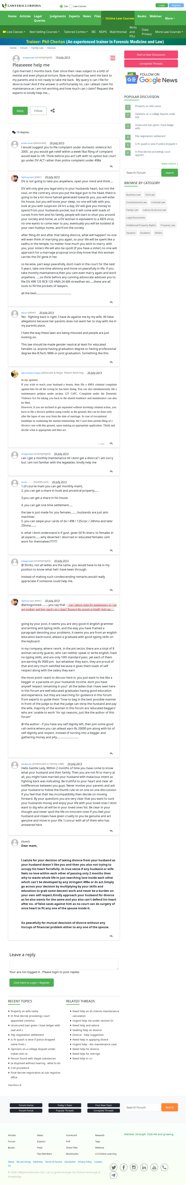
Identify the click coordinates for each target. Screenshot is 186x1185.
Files (97, 16)
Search (169, 172)
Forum (11, 1141)
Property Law (168, 225)
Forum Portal (26, 1110)
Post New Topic (103, 1105)
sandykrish (26, 764)
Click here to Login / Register (32, 982)
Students (145, 232)
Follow (38, 111)
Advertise (38, 1161)
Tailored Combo (75, 32)
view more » (169, 164)
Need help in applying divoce (90, 1039)
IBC (94, 32)
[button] (112, 59)
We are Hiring (24, 1161)
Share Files (72, 1147)
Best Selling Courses (43, 32)
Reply (20, 111)
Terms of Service (53, 1161)
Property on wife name (24, 1011)
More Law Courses (168, 32)
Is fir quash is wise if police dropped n (156, 144)
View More (13, 1085)
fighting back (27, 177)
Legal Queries (39, 18)
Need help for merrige (86, 1053)
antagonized (29, 57)
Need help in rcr (82, 1058)
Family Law (132, 210)
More (169, 18)
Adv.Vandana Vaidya (31, 372)
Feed (39, 1147)
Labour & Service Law (154, 210)
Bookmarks (72, 1153)
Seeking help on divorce (87, 1030)
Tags (97, 1141)
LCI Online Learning (105, 1153)
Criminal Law (158, 202)
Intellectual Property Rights (141, 225)
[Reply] (111, 166)
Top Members (44, 1153)
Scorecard (71, 1135)
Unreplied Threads (151, 63)
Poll (68, 1141)
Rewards (99, 1135)
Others (158, 232)
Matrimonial (118, 32)
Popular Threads (65, 1110)
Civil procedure (20, 1068)
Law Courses (79, 6)
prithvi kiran (27, 143)
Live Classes (15, 32)
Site (66, 6)
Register (176, 5)
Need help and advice (85, 1025)
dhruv (24, 312)
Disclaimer (70, 1161)
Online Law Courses (119, 18)
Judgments (58, 16)
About (11, 1161)
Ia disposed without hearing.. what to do (35, 1063)
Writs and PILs (133, 31)
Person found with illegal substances (33, 1058)
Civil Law (150, 194)
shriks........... (27, 482)
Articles (25, 16)
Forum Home (26, 1105)
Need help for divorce (85, 1049)
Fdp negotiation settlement (27, 1035)
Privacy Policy (85, 1161)
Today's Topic (65, 1105)
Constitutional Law (136, 202)
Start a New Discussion (151, 54)
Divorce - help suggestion (88, 1035)
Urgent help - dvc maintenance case (94, 1044)
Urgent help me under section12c (93, 1020)
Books (142, 16)
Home (12, 16)
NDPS (103, 32)
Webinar (156, 16)
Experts (74, 16)
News (87, 16)
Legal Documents (135, 217)
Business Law (133, 194)
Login (162, 5)
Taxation (131, 232)
